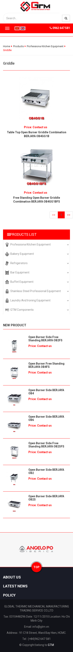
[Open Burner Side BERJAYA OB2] (14, 478)
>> (68, 215)
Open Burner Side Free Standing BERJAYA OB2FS (45, 338)
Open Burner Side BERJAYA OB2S (46, 498)
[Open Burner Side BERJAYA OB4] (14, 398)
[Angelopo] (36, 549)
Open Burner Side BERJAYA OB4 (46, 391)
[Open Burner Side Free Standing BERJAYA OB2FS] (14, 345)
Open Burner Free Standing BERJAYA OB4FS (46, 365)
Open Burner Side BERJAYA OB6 (46, 418)
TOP (36, 567)
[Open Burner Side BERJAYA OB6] (14, 425)
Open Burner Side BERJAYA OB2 (46, 471)
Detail (36, 98)
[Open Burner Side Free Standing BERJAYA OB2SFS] (14, 452)
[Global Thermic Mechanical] (36, 6)
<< (53, 215)
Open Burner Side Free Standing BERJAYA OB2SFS (46, 445)
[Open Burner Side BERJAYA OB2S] (14, 505)
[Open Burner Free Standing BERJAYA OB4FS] (14, 372)
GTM (51, 645)
